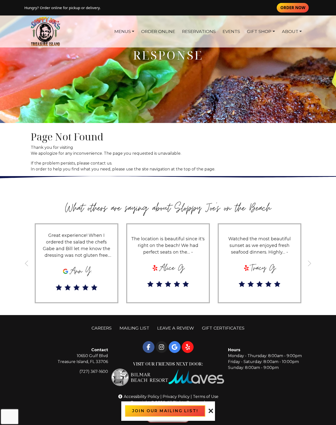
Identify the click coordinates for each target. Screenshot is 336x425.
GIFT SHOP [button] (259, 31)
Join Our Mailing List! (165, 411)
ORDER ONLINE (158, 31)
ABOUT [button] (290, 31)
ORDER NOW (294, 7)
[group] (76, 263)
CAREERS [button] (104, 328)
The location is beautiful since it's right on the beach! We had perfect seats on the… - (168, 245)
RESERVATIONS (199, 31)
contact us (101, 163)
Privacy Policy (176, 396)
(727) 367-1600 (93, 371)
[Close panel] (210, 410)
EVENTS (231, 31)
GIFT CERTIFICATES (225, 328)
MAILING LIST (134, 328)
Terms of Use (205, 396)
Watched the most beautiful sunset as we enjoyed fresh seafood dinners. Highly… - (259, 245)
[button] (26, 263)
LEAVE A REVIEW (177, 328)
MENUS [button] (122, 31)
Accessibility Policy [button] (141, 396)
